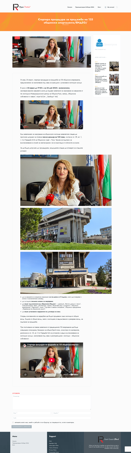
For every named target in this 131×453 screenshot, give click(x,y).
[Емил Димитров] (99, 42)
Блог (96, 74)
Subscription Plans (53, 445)
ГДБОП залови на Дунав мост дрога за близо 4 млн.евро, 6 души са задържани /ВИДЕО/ (100, 67)
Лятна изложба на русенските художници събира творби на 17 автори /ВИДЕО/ (101, 79)
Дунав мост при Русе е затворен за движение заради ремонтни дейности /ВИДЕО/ (101, 91)
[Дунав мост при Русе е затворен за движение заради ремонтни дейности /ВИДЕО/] (114, 90)
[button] (117, 7)
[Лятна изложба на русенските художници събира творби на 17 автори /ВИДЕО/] (114, 78)
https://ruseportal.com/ (100, 49)
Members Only (53, 443)
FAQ (50, 441)
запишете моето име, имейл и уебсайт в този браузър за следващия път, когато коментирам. (44, 422)
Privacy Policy (52, 450)
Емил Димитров (106, 45)
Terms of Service (53, 448)
